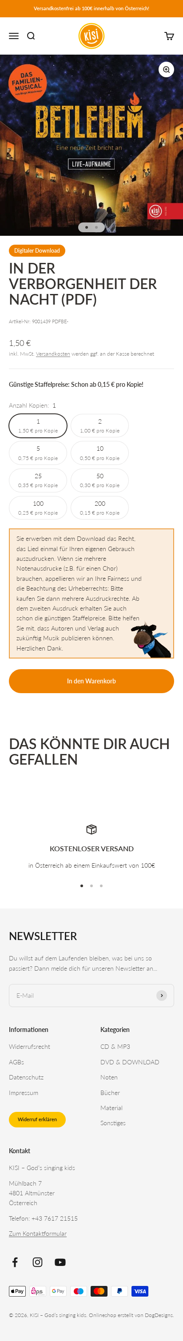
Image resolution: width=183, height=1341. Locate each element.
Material (111, 1107)
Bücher (110, 1092)
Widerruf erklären (37, 1119)
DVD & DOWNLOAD (129, 1062)
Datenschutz (26, 1077)
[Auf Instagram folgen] (38, 1262)
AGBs (16, 1062)
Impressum (23, 1092)
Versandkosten (53, 353)
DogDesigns (159, 1315)
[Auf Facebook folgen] (15, 1262)
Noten (109, 1077)
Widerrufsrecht (29, 1046)
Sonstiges (113, 1123)
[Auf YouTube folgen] (60, 1262)
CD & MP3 (115, 1046)
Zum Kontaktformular (38, 1233)
